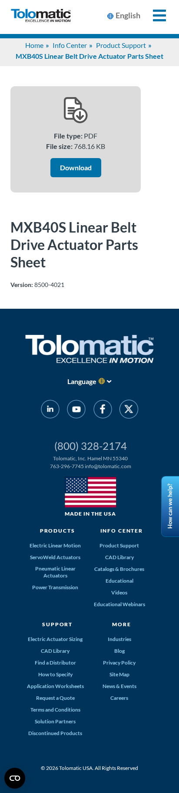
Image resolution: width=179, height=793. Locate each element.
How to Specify (55, 674)
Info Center (70, 45)
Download (76, 167)
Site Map (119, 674)
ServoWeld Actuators (55, 557)
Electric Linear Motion (55, 545)
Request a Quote (55, 698)
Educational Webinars (119, 604)
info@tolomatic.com (108, 466)
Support (57, 624)
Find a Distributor (55, 662)
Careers (119, 698)
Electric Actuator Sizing (55, 639)
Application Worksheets (55, 686)
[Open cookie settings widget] (14, 778)
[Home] (40, 17)
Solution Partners (55, 721)
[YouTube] (76, 411)
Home (34, 45)
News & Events (119, 686)
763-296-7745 (67, 466)
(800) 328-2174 (90, 445)
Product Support (121, 45)
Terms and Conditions (55, 709)
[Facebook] (102, 411)
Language (81, 381)
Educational (119, 580)
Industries (119, 639)
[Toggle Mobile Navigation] (154, 15)
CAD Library (119, 557)
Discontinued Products (55, 733)
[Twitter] (128, 411)
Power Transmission (55, 587)
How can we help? (169, 506)
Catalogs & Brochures (119, 569)
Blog (119, 651)
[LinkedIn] (50, 411)
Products (57, 530)
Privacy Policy (119, 662)
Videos (119, 592)
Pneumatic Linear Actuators (55, 572)
